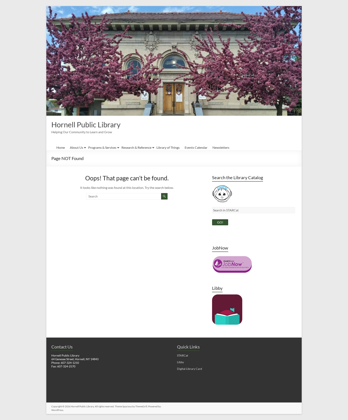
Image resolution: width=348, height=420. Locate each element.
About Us (76, 147)
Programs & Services (102, 147)
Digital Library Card (189, 368)
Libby (180, 362)
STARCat (182, 355)
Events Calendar (196, 147)
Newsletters (220, 147)
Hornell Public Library (85, 124)
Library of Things (168, 147)
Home (60, 147)
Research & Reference (136, 147)
